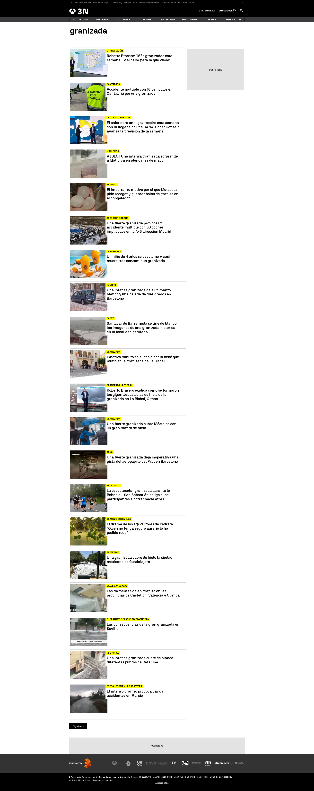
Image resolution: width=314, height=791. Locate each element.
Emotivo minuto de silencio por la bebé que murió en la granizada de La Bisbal (143, 359)
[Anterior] (71, 2)
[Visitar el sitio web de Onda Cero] (185, 763)
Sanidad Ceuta (130, 2)
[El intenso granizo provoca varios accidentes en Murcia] (89, 699)
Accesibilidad (162, 783)
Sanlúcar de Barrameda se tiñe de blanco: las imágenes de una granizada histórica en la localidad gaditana (142, 327)
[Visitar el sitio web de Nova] (151, 763)
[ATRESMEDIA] (80, 763)
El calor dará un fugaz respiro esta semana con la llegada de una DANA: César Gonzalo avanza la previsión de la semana (143, 127)
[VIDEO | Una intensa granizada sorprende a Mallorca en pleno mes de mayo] (89, 163)
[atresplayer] (227, 11)
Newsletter (233, 19)
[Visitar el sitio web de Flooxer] (239, 763)
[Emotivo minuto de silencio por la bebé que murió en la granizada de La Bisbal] (89, 364)
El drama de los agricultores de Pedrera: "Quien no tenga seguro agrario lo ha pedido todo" (140, 528)
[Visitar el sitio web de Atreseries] (174, 763)
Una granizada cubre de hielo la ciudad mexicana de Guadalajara (139, 559)
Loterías (124, 19)
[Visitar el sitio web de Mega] (162, 763)
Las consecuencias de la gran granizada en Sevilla (143, 626)
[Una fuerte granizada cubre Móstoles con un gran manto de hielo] (89, 431)
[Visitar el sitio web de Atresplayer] (224, 763)
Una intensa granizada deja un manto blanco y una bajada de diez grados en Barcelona (139, 294)
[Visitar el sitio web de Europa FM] (196, 763)
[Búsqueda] (241, 11)
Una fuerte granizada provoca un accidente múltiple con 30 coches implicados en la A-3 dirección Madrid (139, 227)
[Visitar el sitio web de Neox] (140, 763)
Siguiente (78, 726)
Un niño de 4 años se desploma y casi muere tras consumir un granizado (138, 259)
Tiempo (146, 19)
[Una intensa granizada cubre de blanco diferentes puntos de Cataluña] (89, 665)
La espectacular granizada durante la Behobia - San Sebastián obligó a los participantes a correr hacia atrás (138, 495)
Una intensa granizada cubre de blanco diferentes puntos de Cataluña (140, 660)
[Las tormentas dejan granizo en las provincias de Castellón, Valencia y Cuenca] (89, 598)
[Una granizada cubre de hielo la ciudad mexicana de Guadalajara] (89, 565)
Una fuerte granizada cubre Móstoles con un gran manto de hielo (141, 426)
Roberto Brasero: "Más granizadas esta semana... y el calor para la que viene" (139, 58)
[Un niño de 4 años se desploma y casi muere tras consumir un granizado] (89, 264)
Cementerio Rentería (170, 2)
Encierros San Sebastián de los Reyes (92, 2)
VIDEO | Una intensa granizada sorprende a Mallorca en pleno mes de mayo (142, 158)
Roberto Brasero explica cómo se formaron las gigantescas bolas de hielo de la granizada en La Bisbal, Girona (143, 394)
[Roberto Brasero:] (89, 63)
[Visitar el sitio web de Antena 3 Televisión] (117, 763)
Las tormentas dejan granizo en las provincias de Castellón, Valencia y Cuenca (143, 593)
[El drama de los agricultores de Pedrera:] (89, 531)
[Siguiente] (242, 2)
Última (208, 11)
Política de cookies (199, 777)
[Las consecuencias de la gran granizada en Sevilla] (89, 632)
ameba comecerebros (149, 2)
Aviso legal (160, 777)
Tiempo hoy (116, 2)
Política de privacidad (178, 777)
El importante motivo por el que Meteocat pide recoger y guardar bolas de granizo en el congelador (142, 194)
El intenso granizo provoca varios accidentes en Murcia (135, 693)
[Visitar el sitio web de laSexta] (128, 763)
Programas (168, 19)
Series (212, 19)
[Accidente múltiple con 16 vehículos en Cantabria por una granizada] (89, 97)
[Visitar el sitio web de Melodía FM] (208, 763)
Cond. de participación (221, 777)
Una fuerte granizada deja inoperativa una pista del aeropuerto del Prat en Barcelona (143, 459)
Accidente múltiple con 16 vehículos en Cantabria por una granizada (140, 91)
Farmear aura (188, 2)
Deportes (102, 19)
